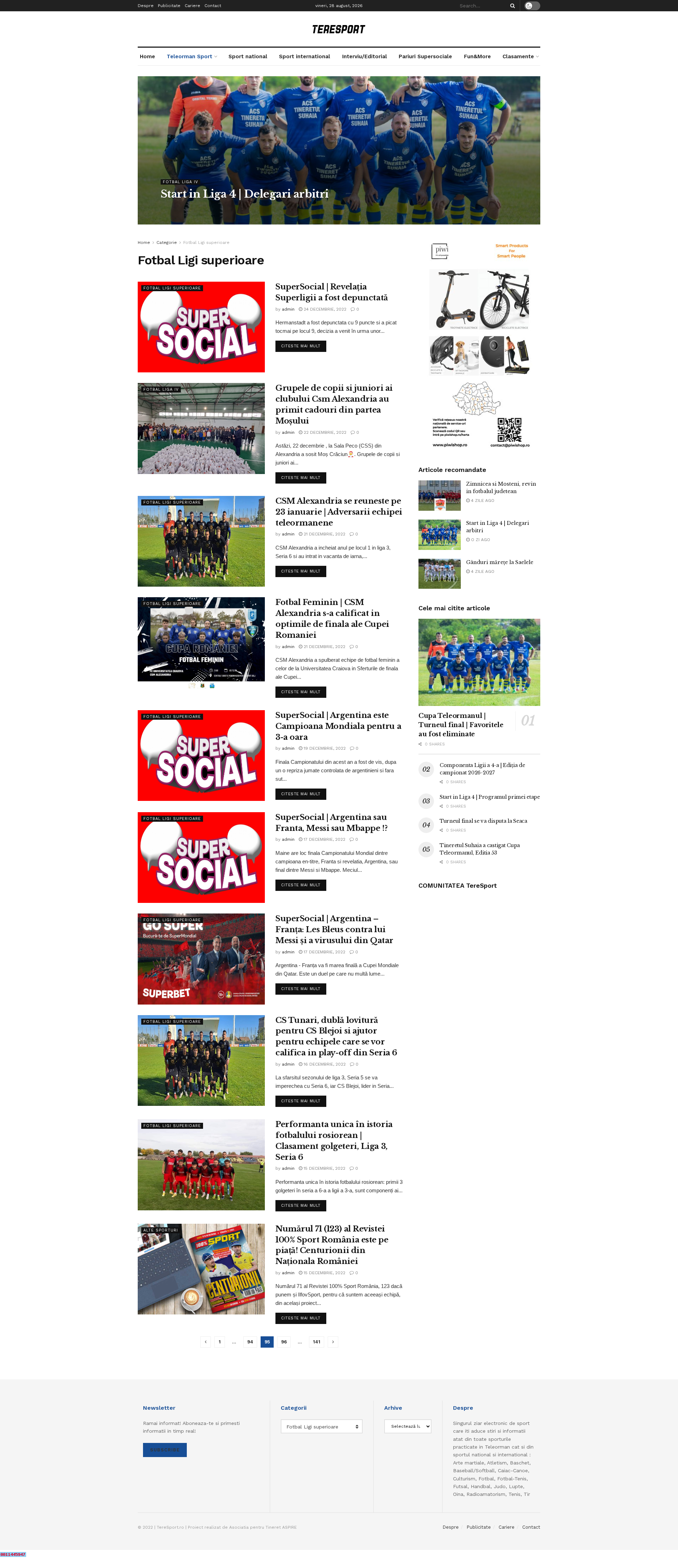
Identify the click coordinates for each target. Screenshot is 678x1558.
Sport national (247, 56)
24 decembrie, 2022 (324, 309)
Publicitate (169, 5)
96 (284, 1341)
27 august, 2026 (206, 208)
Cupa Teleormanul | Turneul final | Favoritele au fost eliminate (461, 725)
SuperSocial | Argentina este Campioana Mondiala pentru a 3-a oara (338, 726)
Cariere (192, 5)
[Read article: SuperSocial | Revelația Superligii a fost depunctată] (201, 327)
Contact (212, 5)
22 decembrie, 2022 (324, 432)
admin (173, 208)
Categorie (166, 242)
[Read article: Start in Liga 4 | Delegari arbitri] (439, 535)
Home (147, 56)
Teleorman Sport (189, 56)
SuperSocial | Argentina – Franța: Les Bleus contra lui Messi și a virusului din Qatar (334, 929)
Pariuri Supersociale (425, 56)
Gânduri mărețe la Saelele (499, 562)
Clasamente (518, 56)
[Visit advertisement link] (479, 344)
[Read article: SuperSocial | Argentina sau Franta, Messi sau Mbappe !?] (201, 857)
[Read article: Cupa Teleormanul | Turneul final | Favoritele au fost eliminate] (479, 662)
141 (316, 1341)
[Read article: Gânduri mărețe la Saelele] (439, 574)
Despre (146, 5)
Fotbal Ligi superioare (206, 242)
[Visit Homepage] (339, 29)
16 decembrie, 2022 (324, 1064)
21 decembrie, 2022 (323, 534)
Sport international (304, 56)
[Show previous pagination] (205, 1342)
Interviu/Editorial (364, 56)
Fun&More (477, 56)
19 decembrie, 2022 (324, 748)
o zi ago (480, 539)
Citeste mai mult (303, 345)
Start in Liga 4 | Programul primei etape (490, 797)
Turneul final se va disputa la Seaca (483, 821)
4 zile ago (482, 500)
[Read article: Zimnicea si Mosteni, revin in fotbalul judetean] (439, 495)
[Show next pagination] (333, 1342)
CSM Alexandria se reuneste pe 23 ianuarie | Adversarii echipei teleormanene (338, 512)
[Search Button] (511, 5)
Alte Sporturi (160, 1230)
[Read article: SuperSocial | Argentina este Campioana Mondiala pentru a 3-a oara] (201, 755)
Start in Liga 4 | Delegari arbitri (245, 193)
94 (250, 1341)
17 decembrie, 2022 (323, 839)
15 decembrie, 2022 (323, 1168)
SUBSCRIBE (165, 1449)
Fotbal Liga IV (180, 182)
